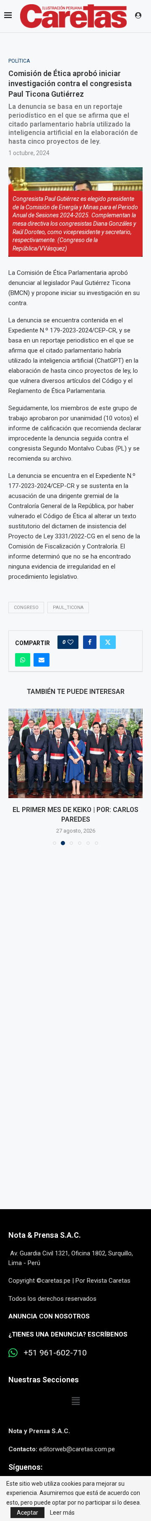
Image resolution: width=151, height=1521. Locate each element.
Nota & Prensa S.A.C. (44, 1235)
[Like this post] (70, 642)
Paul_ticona (68, 607)
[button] (15, 777)
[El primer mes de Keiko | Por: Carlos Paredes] (75, 753)
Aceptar (27, 1512)
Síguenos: (25, 1467)
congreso (26, 607)
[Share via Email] (41, 660)
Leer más (62, 1513)
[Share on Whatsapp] (22, 660)
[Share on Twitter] (108, 642)
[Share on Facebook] (89, 642)
